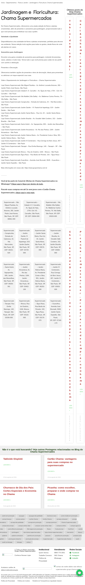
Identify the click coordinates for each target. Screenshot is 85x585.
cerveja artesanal (62, 519)
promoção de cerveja (32, 539)
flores (49, 529)
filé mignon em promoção (34, 529)
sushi (77, 539)
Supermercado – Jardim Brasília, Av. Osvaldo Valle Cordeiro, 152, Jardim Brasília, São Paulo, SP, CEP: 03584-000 (55, 242)
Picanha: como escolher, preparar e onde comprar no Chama (63, 490)
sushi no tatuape (7, 542)
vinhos (28, 542)
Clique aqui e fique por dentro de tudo (27, 184)
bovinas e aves (51, 516)
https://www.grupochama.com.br (36, 168)
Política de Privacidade (8, 581)
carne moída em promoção (69, 516)
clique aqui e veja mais (24, 193)
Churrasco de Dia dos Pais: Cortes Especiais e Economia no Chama (70, 315)
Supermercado (47, 539)
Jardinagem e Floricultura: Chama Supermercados (46, 3)
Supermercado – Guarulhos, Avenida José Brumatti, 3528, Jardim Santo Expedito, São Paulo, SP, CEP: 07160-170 (55, 312)
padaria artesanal (17, 535)
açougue (21, 516)
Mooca (80, 532)
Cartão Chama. (47, 519)
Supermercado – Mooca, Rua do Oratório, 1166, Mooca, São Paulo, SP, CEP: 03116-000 (24, 309)
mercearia (70, 532)
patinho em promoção (34, 535)
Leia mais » (70, 77)
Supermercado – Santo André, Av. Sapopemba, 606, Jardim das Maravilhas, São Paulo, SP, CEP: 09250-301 (8, 275)
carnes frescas (6, 519)
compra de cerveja (8, 526)
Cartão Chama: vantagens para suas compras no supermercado (62, 462)
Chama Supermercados (68, 522)
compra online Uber (24, 526)
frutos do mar (59, 529)
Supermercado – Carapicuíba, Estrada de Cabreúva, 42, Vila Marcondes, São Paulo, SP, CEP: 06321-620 (9, 242)
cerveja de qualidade (17, 522)
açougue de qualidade (35, 516)
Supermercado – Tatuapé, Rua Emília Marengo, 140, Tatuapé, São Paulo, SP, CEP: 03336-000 (8, 309)
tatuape (19, 542)
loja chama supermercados (32, 532)
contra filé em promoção (15, 529)
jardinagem (15, 532)
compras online (61, 526)
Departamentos (11, 3)
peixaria (47, 535)
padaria (4, 535)
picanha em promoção (62, 535)
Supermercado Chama (64, 539)
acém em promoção (8, 516)
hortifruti (71, 529)
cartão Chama (33, 519)
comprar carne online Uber (43, 526)
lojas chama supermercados (53, 532)
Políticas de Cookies (24, 581)
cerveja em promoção (34, 522)
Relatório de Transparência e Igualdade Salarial (47, 581)
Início (3, 3)
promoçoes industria (15, 539)
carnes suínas (20, 519)
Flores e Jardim (23, 3)
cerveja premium (51, 522)
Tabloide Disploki (13, 459)
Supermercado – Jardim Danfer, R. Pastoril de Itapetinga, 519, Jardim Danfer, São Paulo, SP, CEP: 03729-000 (24, 242)
